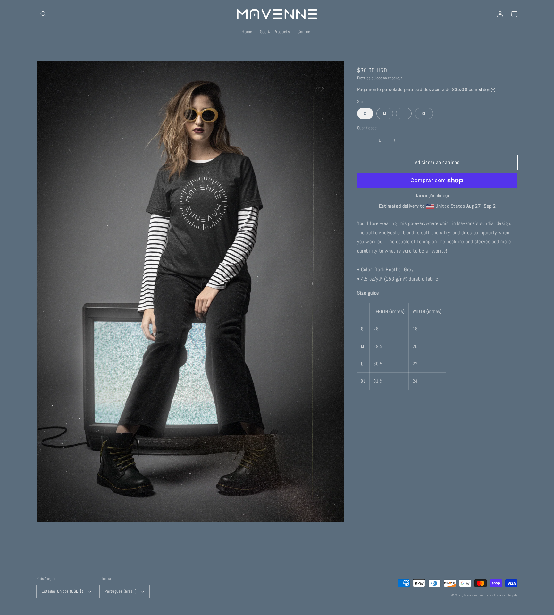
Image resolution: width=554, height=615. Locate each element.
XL (424, 113)
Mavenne (470, 595)
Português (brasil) (120, 591)
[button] (44, 14)
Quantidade (367, 128)
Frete (361, 77)
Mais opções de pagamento (437, 195)
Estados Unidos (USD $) (62, 591)
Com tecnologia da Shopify (498, 595)
